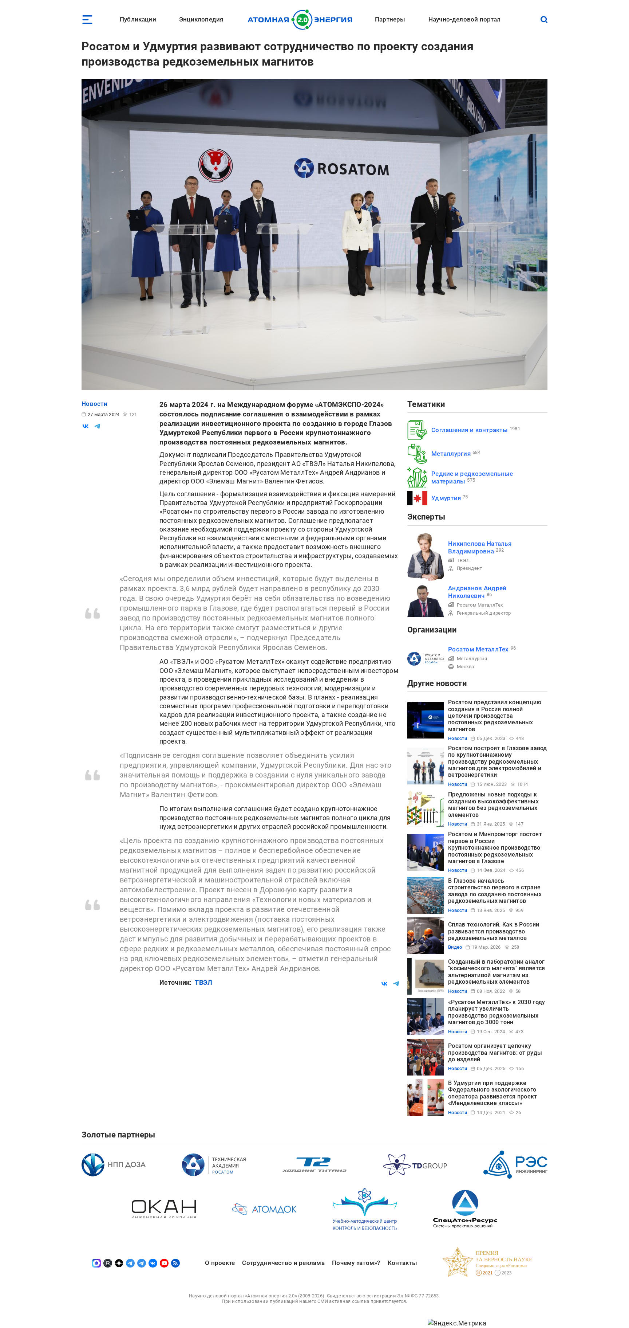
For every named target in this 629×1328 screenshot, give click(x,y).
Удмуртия (446, 498)
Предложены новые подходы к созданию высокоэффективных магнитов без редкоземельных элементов (493, 804)
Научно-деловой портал (464, 19)
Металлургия (451, 453)
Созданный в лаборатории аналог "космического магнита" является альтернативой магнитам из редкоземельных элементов (496, 971)
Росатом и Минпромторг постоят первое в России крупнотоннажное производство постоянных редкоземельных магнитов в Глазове (495, 848)
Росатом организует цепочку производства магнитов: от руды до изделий (495, 1052)
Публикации (138, 19)
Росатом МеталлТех (480, 605)
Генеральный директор (484, 613)
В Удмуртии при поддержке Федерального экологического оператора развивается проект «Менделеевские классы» (492, 1093)
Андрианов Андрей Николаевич (477, 591)
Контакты (402, 1262)
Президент (469, 568)
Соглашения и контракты (469, 430)
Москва (465, 666)
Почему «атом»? (356, 1262)
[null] (86, 426)
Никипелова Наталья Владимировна (479, 547)
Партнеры (390, 19)
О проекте (220, 1262)
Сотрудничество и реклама (283, 1262)
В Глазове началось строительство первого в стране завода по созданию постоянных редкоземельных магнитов (495, 890)
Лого (302, 19)
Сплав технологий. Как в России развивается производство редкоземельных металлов (493, 931)
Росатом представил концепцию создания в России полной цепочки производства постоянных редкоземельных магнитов (495, 716)
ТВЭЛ (203, 982)
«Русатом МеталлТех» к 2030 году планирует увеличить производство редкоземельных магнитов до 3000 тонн (496, 1012)
